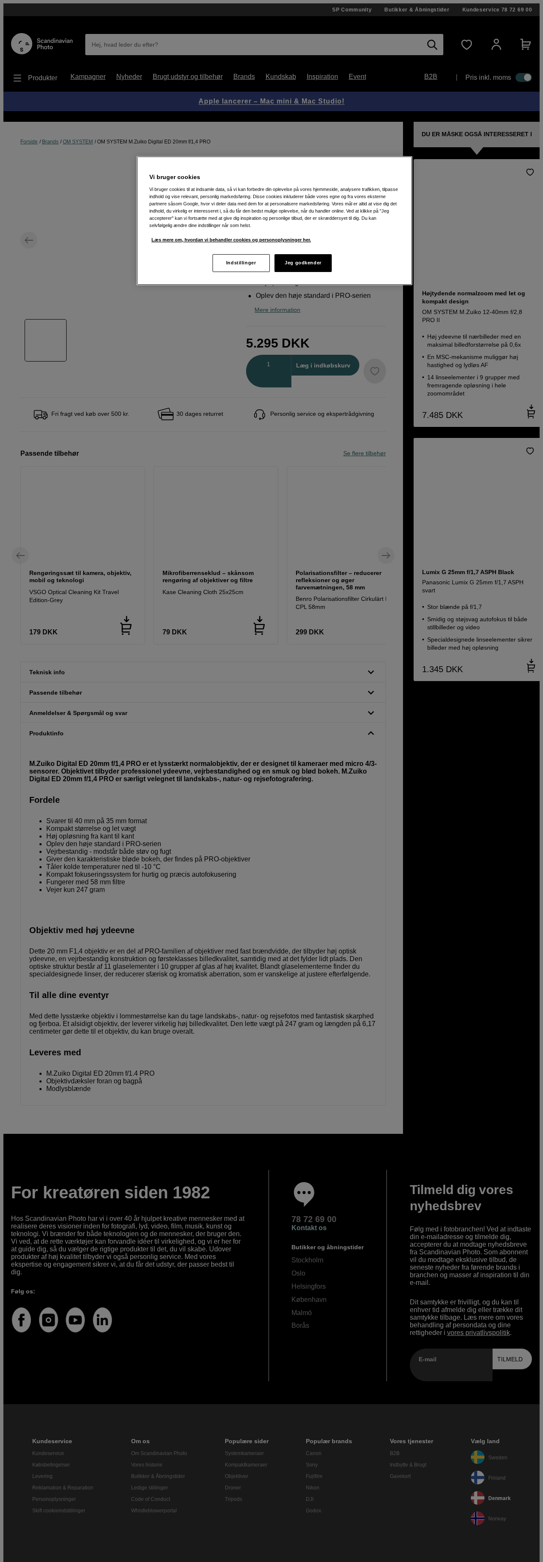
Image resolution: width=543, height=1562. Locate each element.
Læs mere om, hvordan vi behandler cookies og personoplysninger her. (231, 239)
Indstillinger (241, 262)
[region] (274, 220)
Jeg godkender (303, 262)
